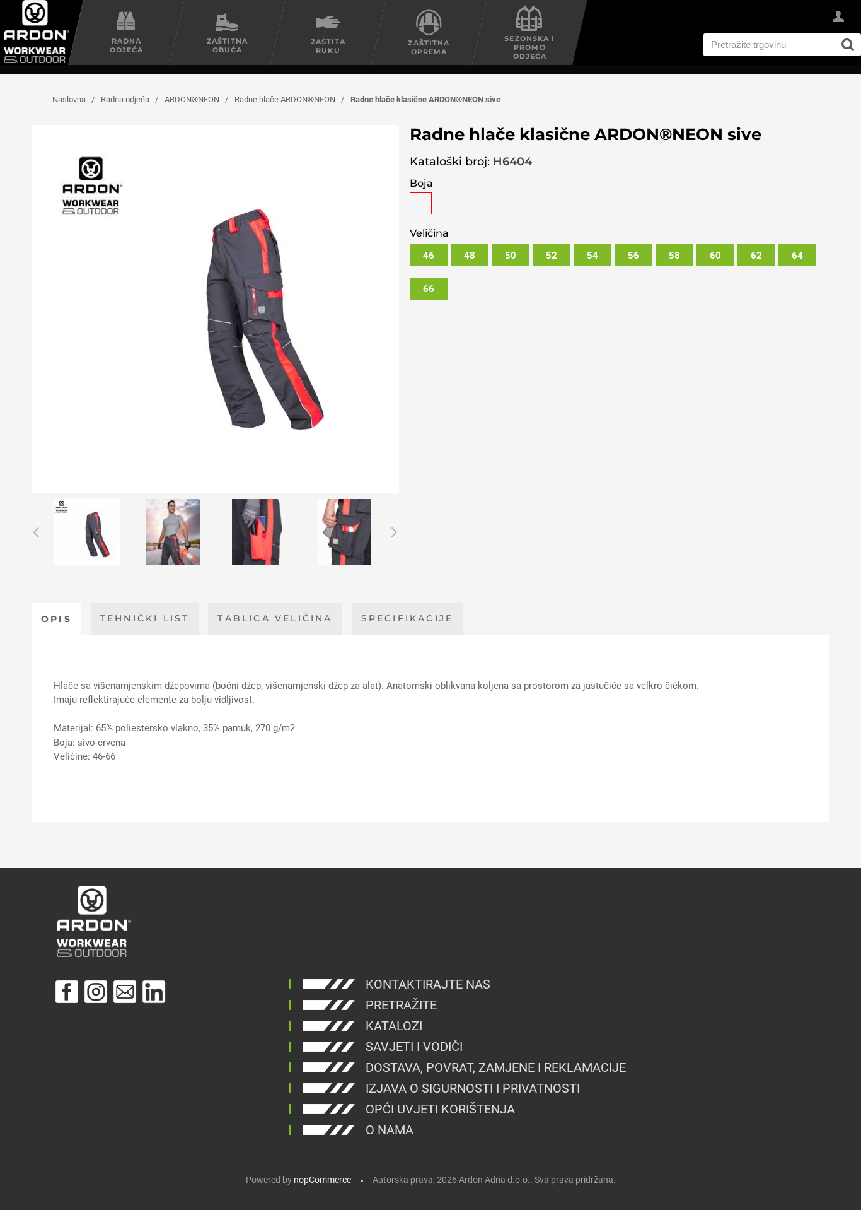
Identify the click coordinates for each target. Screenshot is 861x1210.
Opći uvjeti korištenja (440, 1109)
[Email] (124, 991)
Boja (421, 183)
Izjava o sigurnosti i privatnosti (473, 1088)
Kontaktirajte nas (428, 984)
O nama (389, 1130)
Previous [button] (38, 532)
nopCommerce (322, 1180)
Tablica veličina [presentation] (274, 618)
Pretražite (401, 1005)
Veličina (429, 233)
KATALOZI (394, 1026)
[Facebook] (66, 991)
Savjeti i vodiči (414, 1047)
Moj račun (838, 18)
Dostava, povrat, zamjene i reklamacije (496, 1067)
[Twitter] (153, 991)
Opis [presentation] (56, 619)
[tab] (56, 619)
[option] (87, 532)
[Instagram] (95, 991)
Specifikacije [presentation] (407, 618)
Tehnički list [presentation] (145, 618)
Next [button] (392, 532)
